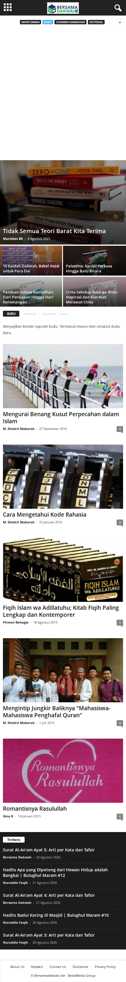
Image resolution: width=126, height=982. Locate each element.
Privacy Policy (105, 966)
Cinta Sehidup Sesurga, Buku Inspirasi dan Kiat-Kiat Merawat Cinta (92, 297)
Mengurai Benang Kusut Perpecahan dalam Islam (61, 417)
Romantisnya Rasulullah (35, 808)
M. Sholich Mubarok (19, 428)
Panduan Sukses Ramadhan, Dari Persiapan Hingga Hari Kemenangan (28, 297)
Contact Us (58, 966)
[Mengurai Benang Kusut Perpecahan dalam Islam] (63, 376)
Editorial (96, 22)
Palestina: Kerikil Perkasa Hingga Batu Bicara (89, 268)
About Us (17, 966)
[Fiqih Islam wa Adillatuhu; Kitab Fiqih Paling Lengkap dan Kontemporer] (63, 570)
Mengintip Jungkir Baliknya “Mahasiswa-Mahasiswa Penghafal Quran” (56, 711)
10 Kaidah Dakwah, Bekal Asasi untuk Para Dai (31, 268)
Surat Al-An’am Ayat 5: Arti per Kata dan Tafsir (49, 850)
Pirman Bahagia (15, 622)
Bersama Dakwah (17, 857)
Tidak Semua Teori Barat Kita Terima (54, 231)
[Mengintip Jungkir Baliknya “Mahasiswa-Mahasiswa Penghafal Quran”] (63, 670)
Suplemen (49, 314)
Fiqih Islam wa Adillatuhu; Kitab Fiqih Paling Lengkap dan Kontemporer (61, 611)
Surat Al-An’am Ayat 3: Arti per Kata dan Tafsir (49, 935)
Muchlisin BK (13, 238)
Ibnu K (8, 816)
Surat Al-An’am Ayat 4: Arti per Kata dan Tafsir (49, 895)
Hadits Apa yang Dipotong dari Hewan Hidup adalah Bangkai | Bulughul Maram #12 (55, 872)
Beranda (30, 314)
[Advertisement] (63, 94)
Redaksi (37, 966)
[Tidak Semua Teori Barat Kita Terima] (63, 202)
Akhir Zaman (30, 22)
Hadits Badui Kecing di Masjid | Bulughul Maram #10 (56, 915)
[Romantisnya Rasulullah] (63, 771)
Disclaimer (80, 966)
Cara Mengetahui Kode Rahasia (44, 514)
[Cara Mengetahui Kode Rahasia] (63, 477)
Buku (48, 22)
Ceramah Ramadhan (70, 22)
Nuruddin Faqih (15, 882)
